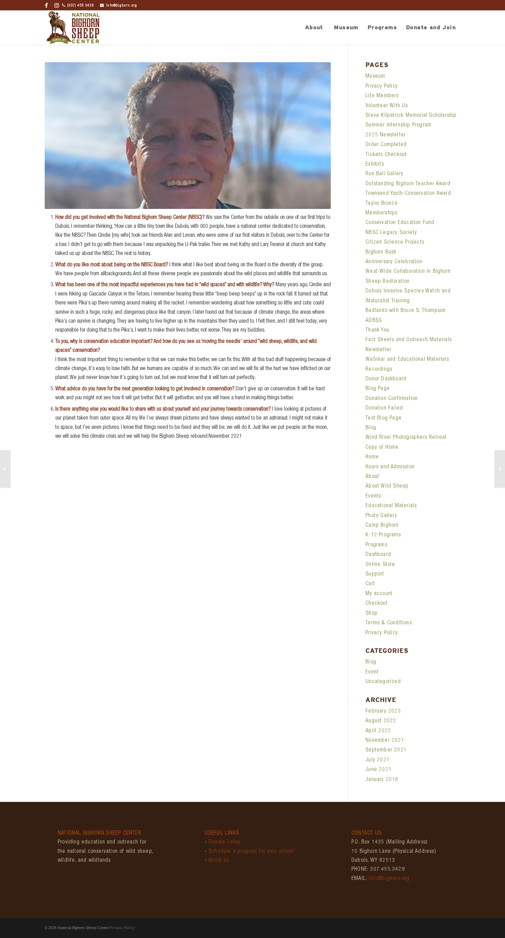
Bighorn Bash (381, 252)
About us (218, 860)
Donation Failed (384, 408)
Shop (372, 613)
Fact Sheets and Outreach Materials (409, 340)
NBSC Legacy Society (391, 233)
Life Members (382, 96)
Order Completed (386, 145)
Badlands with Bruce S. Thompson (406, 311)
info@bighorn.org (121, 6)
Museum (375, 76)
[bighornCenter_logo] (73, 28)
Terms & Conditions (389, 623)
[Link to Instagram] (57, 5)
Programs (377, 545)
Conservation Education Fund (400, 223)
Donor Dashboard (386, 379)
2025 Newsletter (386, 135)
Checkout (377, 603)
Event (372, 672)
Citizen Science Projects (395, 242)
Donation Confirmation (392, 399)
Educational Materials (391, 506)
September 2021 (386, 750)
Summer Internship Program (398, 125)
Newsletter (378, 350)
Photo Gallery (381, 516)
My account (379, 594)
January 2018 (382, 780)
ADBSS (374, 321)
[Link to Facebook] (47, 5)
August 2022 (381, 721)
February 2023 (383, 711)
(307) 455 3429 (80, 6)
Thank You (377, 330)
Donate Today (224, 842)
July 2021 (378, 760)
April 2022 (378, 731)
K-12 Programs (383, 535)
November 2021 (385, 741)
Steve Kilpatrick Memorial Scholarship (411, 116)
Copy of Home (382, 447)
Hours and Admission (390, 467)
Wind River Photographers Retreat (406, 437)
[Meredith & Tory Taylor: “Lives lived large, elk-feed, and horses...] (5, 469)
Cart (370, 584)
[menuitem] (314, 28)
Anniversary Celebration (394, 262)
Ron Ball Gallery (384, 174)
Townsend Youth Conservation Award (408, 194)
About (372, 477)
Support (375, 574)
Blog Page (378, 389)
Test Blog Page (384, 418)
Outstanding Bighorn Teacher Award (408, 184)
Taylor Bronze (382, 203)
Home (372, 457)
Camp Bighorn (382, 525)
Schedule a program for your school (251, 852)
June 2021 (379, 770)
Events (373, 496)
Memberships (381, 213)
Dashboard (378, 555)
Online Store (380, 565)
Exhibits (375, 164)
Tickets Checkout (386, 155)
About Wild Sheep (387, 486)
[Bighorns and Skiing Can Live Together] (499, 469)
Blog (371, 428)
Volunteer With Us (387, 106)
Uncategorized (383, 682)
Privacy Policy (382, 86)
